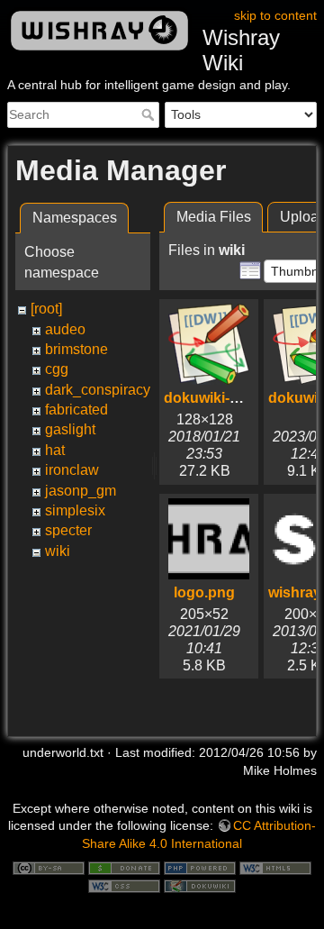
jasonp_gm (80, 490)
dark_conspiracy (97, 389)
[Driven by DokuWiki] (200, 885)
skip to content (275, 15)
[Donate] (124, 867)
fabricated (76, 409)
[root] (46, 308)
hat (55, 450)
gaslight (70, 429)
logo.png (204, 592)
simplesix (75, 510)
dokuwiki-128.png (224, 397)
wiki (57, 551)
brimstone (76, 349)
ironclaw (72, 470)
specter (68, 530)
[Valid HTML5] (275, 867)
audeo (65, 329)
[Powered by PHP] (200, 867)
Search (149, 114)
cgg (56, 369)
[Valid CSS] (124, 885)
